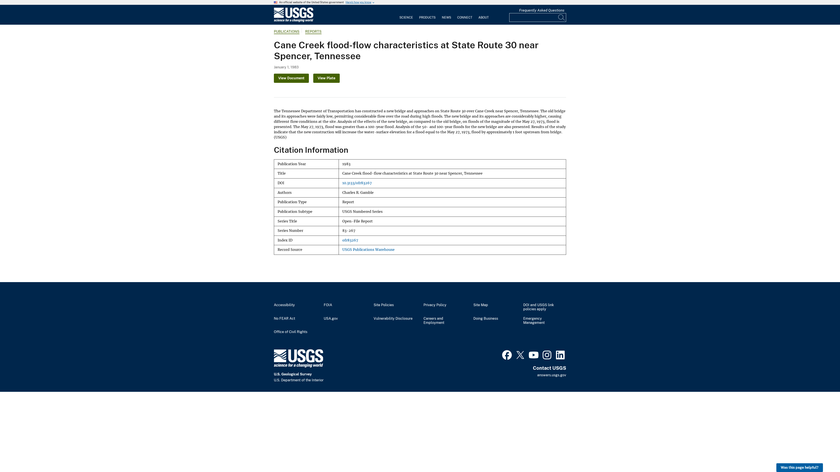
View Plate (326, 78)
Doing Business (485, 319)
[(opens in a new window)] (507, 354)
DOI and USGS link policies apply (538, 307)
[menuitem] (406, 14)
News (446, 17)
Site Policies (384, 305)
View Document (291, 78)
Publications (286, 32)
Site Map (480, 305)
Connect (464, 17)
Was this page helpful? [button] (800, 467)
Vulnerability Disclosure (393, 319)
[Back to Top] (824, 456)
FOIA (328, 305)
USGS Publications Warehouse (368, 250)
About (483, 17)
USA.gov (331, 319)
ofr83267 (350, 240)
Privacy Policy (435, 305)
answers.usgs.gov (551, 375)
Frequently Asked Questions (541, 10)
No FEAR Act (284, 319)
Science (406, 17)
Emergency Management (534, 321)
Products (427, 17)
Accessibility (284, 305)
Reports (313, 32)
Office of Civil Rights (290, 332)
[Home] (293, 21)
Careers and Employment (434, 321)
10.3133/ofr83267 (357, 183)
